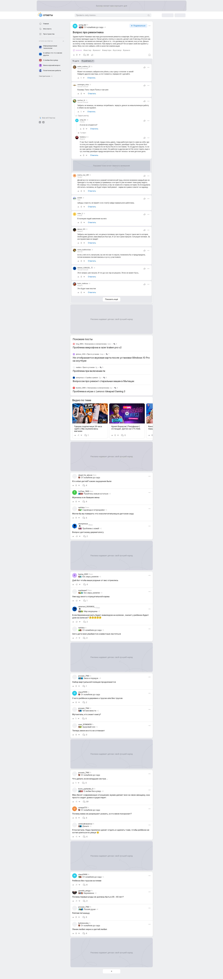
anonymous (80, 377)
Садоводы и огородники (93, 510)
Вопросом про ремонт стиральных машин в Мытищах (103, 381)
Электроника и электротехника (96, 344)
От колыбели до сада (93, 27)
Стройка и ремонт (92, 377)
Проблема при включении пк (89, 371)
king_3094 (79, 344)
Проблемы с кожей (90, 528)
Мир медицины (90, 611)
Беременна (89, 893)
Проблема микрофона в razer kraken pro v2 (97, 347)
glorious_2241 (80, 354)
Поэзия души (90, 909)
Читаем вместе (89, 711)
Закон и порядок (91, 678)
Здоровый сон (88, 727)
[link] (90, 420)
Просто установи (93, 354)
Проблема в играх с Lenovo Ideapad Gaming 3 (99, 391)
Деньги (85, 826)
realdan (78, 367)
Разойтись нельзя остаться (96, 494)
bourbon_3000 (80, 388)
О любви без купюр (92, 791)
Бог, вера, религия (90, 577)
